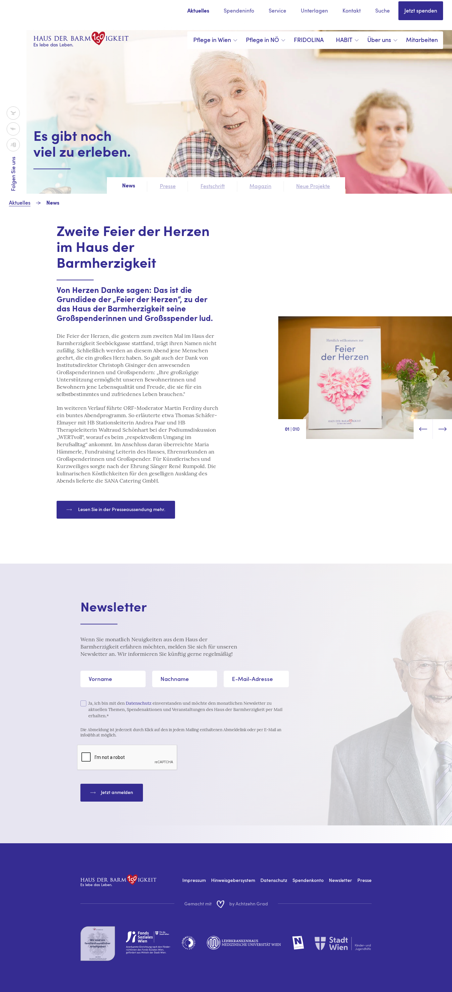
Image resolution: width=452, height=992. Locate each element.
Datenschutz (139, 703)
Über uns (379, 39)
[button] (423, 429)
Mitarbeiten (422, 39)
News (52, 203)
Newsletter (340, 880)
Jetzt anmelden (117, 792)
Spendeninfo (239, 10)
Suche (382, 10)
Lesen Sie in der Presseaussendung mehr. (121, 509)
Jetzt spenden (420, 10)
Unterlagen (314, 10)
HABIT (344, 39)
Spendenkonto (308, 880)
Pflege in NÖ (262, 39)
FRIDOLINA (309, 39)
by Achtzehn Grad (248, 903)
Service (277, 10)
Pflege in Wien (212, 39)
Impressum (194, 880)
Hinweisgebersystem (233, 880)
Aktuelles (198, 11)
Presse (364, 880)
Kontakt (351, 10)
